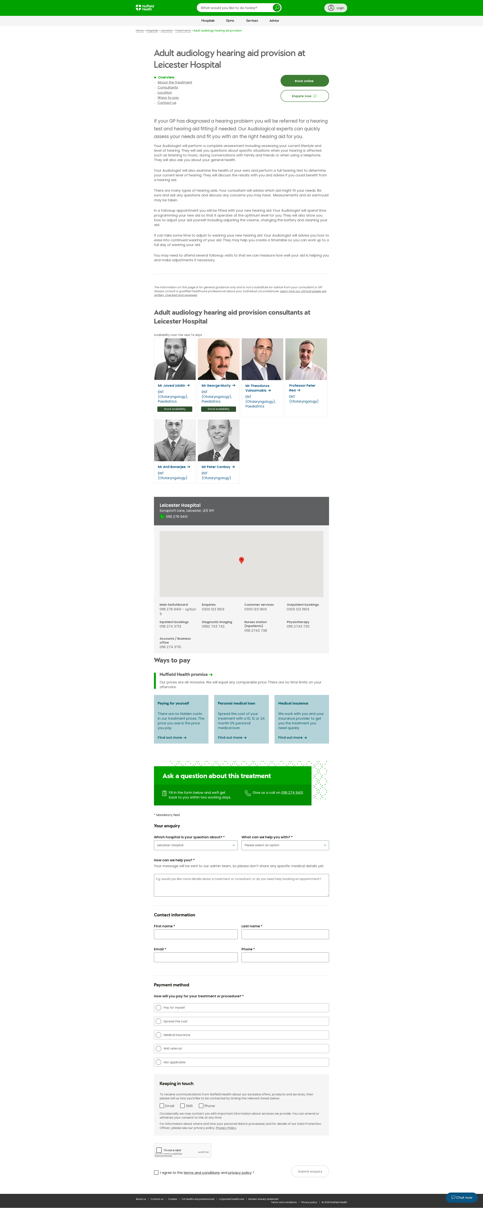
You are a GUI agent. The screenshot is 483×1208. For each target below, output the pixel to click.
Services (252, 20)
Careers (172, 1199)
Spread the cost (176, 1021)
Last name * (252, 926)
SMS (189, 1105)
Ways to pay (168, 97)
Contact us (167, 102)
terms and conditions (202, 1172)
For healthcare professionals (198, 1199)
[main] (241, 610)
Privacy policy (309, 1202)
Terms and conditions (284, 1202)
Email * (160, 949)
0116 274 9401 (292, 792)
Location (165, 92)
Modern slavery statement (263, 1199)
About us (141, 1199)
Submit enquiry (310, 1171)
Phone (210, 1105)
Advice (274, 20)
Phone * (248, 949)
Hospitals (208, 20)
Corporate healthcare (231, 1199)
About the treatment (175, 82)
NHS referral (173, 1048)
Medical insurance (177, 1035)
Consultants (168, 87)
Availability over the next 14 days (178, 335)
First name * (164, 926)
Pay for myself (174, 1007)
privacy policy (240, 1172)
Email (169, 1105)
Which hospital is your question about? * (189, 837)
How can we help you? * (174, 860)
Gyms (230, 20)
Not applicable (174, 1062)
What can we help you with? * (267, 837)
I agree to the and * (207, 1172)
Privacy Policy (226, 1128)
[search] (239, 7)
